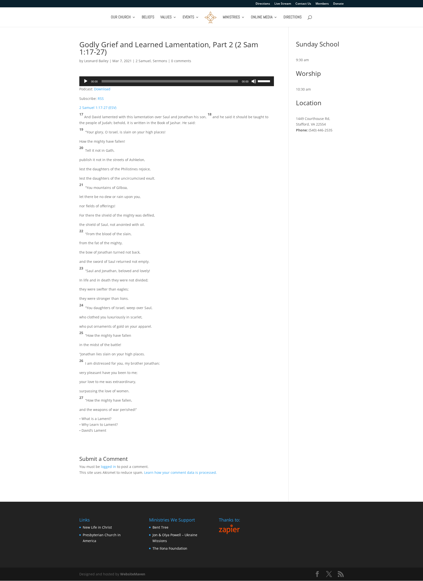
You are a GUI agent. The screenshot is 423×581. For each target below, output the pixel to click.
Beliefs (148, 17)
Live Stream (282, 4)
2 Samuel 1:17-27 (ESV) (97, 107)
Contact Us (303, 4)
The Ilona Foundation (170, 548)
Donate (338, 4)
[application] (176, 81)
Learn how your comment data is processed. (180, 472)
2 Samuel (143, 60)
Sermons (160, 60)
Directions (263, 4)
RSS (101, 98)
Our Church (121, 17)
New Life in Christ (97, 527)
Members (322, 4)
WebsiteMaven (132, 574)
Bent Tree (160, 527)
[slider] (264, 80)
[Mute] (253, 81)
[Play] (85, 81)
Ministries (231, 17)
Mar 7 (117, 60)
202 (127, 60)
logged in (108, 466)
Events (188, 17)
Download (102, 89)
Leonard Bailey (96, 60)
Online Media (261, 17)
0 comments (181, 60)
